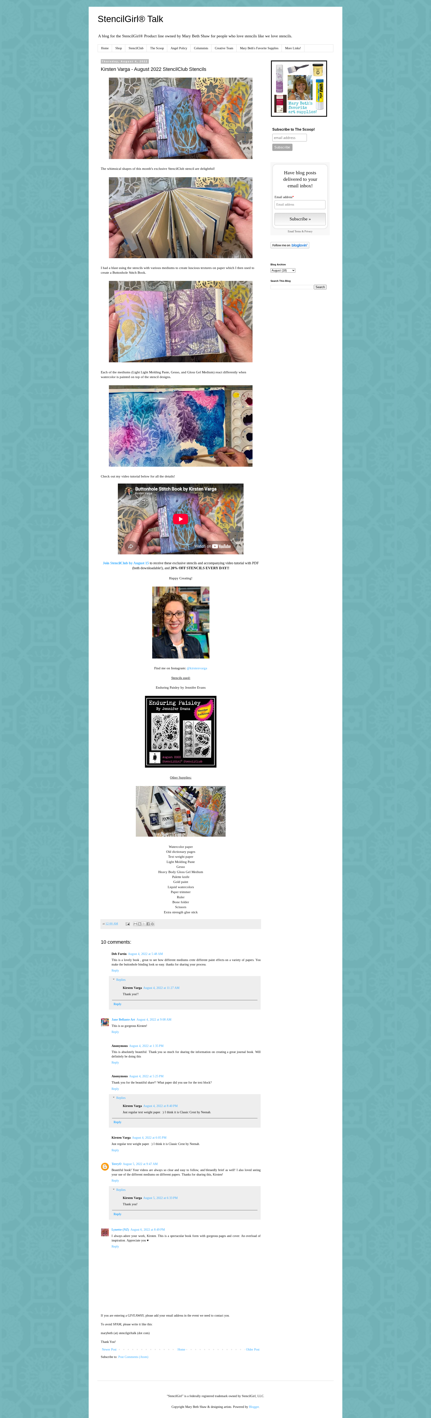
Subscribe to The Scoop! (293, 129)
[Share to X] (144, 924)
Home (105, 48)
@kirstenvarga (197, 668)
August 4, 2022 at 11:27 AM (161, 988)
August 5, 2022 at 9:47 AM (140, 1164)
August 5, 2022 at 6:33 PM (160, 1198)
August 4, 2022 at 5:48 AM (145, 954)
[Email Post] (127, 923)
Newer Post (109, 1349)
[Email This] (135, 924)
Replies (120, 979)
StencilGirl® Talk (130, 19)
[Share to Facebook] (148, 924)
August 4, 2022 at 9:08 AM (153, 1019)
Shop (118, 48)
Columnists (201, 48)
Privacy (308, 231)
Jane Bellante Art (123, 1019)
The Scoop (157, 48)
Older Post (252, 1349)
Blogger (254, 1407)
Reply (115, 970)
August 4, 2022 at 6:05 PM (149, 1137)
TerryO (116, 1164)
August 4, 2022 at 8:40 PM (160, 1106)
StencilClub (136, 48)
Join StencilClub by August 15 (126, 563)
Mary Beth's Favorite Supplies (259, 48)
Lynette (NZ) (120, 1229)
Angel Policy (179, 48)
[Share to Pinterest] (152, 924)
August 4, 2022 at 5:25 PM (146, 1076)
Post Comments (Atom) (133, 1357)
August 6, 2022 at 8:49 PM (147, 1229)
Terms (298, 231)
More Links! (293, 48)
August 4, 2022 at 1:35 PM (146, 1046)
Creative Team (224, 48)
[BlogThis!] (139, 924)
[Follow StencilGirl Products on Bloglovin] (289, 247)
